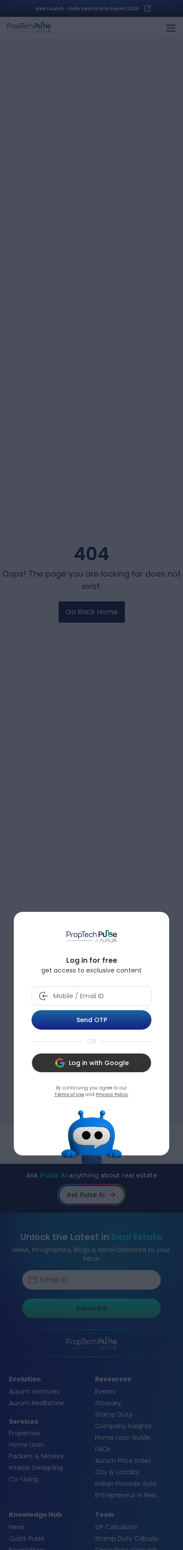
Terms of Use (69, 1094)
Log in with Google (99, 1062)
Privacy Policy (112, 1094)
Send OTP (91, 1019)
